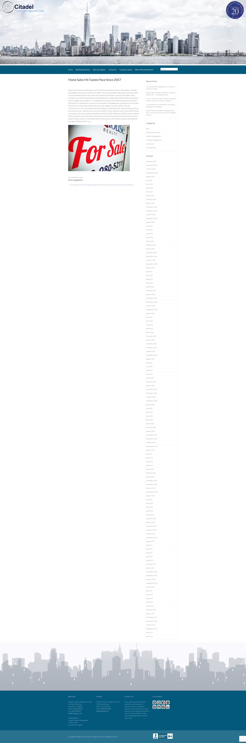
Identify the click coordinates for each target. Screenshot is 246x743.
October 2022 (151, 306)
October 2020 (151, 397)
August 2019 (150, 450)
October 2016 (151, 579)
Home (70, 70)
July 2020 (149, 408)
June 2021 (149, 366)
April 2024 (149, 237)
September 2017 (151, 537)
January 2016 (150, 613)
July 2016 (149, 591)
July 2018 (149, 499)
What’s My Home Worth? (144, 70)
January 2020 (150, 431)
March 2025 (150, 196)
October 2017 (151, 534)
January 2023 (150, 294)
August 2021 (150, 359)
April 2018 (149, 511)
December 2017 (151, 526)
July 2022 (149, 317)
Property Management (153, 140)
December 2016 (151, 572)
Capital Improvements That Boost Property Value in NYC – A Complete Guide (160, 94)
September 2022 (151, 310)
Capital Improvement (153, 132)
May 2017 (149, 553)
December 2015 (151, 617)
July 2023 (149, 272)
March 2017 (150, 560)
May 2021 (149, 370)
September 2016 (151, 583)
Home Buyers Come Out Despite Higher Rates (84, 185)
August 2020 (150, 404)
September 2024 (151, 218)
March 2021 (150, 378)
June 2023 (149, 275)
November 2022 (151, 302)
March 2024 (150, 241)
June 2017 (149, 549)
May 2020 (149, 416)
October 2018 (151, 488)
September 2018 (151, 492)
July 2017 (149, 545)
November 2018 (151, 484)
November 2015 (151, 621)
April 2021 (149, 374)
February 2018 (151, 518)
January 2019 (150, 477)
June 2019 (149, 458)
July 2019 (149, 454)
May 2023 (149, 279)
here (89, 121)
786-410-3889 (106, 709)
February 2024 (151, 245)
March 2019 (150, 469)
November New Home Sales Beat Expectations (118, 185)
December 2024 (151, 207)
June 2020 (149, 412)
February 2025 (151, 199)
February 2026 (151, 161)
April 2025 (149, 192)
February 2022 (151, 336)
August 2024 (150, 222)
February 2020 (151, 427)
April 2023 (149, 283)
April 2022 (149, 328)
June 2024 (149, 230)
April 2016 (149, 602)
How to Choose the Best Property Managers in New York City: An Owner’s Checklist (161, 100)
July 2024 (149, 226)
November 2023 (151, 256)
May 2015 (149, 632)
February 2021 (151, 382)
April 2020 (149, 420)
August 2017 (150, 541)
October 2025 (151, 169)
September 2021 (151, 355)
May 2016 (149, 598)
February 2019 (151, 473)
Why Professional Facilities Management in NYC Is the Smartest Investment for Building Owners (161, 113)
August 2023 (150, 268)
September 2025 (151, 173)
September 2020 (151, 401)
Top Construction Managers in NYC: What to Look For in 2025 (160, 88)
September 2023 (151, 264)
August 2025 (150, 176)
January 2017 (150, 568)
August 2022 (150, 313)
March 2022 (150, 332)
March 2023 (150, 287)
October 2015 (151, 625)
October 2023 (151, 260)
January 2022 (150, 340)
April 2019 (149, 465)
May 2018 (149, 507)
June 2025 (149, 184)
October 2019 (151, 442)
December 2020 (151, 389)
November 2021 (151, 348)
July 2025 (149, 180)
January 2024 (150, 249)
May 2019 (149, 461)
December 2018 (151, 480)
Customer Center (125, 70)
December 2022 (151, 298)
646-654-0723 (76, 711)
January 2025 (150, 203)
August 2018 (150, 496)
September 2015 (151, 629)
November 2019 (151, 439)
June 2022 (149, 321)
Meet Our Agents (99, 70)
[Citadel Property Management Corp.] (23, 7)
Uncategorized (151, 148)
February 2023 (151, 290)
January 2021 (150, 386)
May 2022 (149, 325)
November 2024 (151, 211)
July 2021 (149, 363)
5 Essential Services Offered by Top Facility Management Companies (160, 106)
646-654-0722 (78, 709)
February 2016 (151, 610)
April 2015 (149, 636)
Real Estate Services (83, 70)
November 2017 (151, 530)
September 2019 (151, 446)
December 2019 (151, 435)
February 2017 (151, 564)
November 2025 (151, 165)
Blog (147, 129)
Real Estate (150, 144)
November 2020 (151, 393)
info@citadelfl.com (102, 711)
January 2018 (150, 522)
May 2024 (149, 234)
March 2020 (150, 424)
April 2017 (149, 556)
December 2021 (151, 344)
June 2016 (149, 594)
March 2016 (150, 606)
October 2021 (151, 351)
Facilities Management (153, 136)
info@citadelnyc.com (75, 713)
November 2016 (151, 575)
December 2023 (151, 252)
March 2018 (150, 515)
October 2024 (151, 214)
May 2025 (149, 188)
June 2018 (149, 503)
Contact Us (112, 70)
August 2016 (150, 587)
